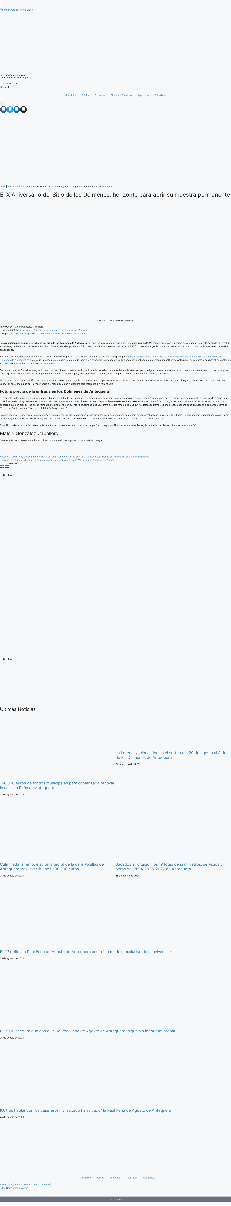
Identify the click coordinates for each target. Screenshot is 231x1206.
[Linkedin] (16, 109)
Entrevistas (160, 95)
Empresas (100, 95)
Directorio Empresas (121, 95)
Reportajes (143, 95)
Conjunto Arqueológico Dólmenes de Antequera (40, 333)
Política (85, 95)
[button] (2, 104)
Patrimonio (83, 333)
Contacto (45, 1184)
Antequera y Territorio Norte (61, 330)
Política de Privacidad (26, 1184)
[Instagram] (23, 109)
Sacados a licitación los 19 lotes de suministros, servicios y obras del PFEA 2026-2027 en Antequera (169, 866)
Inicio (2, 186)
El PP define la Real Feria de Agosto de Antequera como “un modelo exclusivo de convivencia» (86, 951)
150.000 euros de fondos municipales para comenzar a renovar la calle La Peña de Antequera (57, 785)
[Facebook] (3, 109)
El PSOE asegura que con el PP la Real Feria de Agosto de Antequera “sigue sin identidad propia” (88, 1031)
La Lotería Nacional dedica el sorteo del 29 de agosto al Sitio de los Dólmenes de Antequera (171, 755)
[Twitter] (10, 109)
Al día (29, 330)
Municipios (70, 95)
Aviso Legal (6, 1184)
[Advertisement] (80, 683)
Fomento (71, 333)
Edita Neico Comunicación (14, 1188)
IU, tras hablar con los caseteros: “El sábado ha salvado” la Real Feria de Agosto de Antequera (85, 1110)
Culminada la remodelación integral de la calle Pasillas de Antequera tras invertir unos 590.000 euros (52, 866)
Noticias (12, 186)
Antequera (39, 330)
